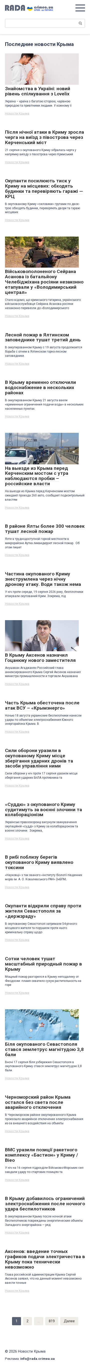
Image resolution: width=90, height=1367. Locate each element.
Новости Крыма (17, 113)
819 (52, 1321)
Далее (69, 1321)
